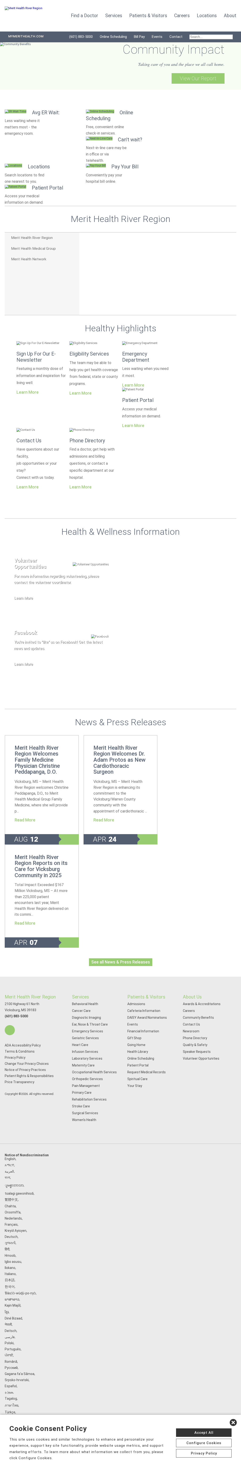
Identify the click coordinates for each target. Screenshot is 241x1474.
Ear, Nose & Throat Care (90, 1024)
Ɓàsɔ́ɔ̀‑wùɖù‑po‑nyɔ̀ (20, 1293)
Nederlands (13, 1218)
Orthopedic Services (87, 1079)
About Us (192, 997)
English (10, 1159)
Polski (9, 1343)
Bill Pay (139, 37)
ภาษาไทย (11, 1405)
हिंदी (7, 1249)
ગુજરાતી (10, 1243)
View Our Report (198, 78)
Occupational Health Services (94, 1072)
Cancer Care (81, 1011)
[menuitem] (211, 37)
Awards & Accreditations (202, 1004)
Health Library (137, 1052)
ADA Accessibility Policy (23, 1045)
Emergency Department (135, 357)
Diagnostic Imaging (86, 1017)
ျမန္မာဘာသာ (14, 1185)
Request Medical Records (146, 1072)
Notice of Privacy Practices (25, 1070)
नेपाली (8, 1324)
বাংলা (7, 1177)
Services (80, 997)
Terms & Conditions (20, 1051)
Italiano (10, 1274)
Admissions (136, 1004)
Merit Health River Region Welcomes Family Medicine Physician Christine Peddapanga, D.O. (37, 760)
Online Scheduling (113, 37)
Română (11, 1361)
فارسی (10, 1337)
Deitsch (10, 1331)
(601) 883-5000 (81, 37)
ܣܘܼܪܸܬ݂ (9, 1392)
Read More (25, 820)
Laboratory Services (87, 1058)
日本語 (10, 1280)
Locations (207, 15)
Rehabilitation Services (89, 1099)
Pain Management (86, 1086)
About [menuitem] (230, 15)
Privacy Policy (15, 1057)
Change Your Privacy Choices (27, 1064)
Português (13, 1349)
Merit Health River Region (30, 997)
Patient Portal (138, 400)
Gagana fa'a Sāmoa (19, 1374)
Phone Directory (87, 441)
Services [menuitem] (113, 15)
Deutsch (11, 1237)
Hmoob (10, 1255)
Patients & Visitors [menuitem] (148, 15)
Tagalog (11, 1398)
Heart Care (80, 1045)
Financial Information (143, 1031)
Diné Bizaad (13, 1318)
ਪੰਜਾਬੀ (9, 1355)
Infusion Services (85, 1052)
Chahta (10, 1206)
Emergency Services (87, 1031)
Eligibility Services (89, 354)
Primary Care (82, 1092)
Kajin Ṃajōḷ (12, 1305)
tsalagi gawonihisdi (19, 1193)
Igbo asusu (13, 1262)
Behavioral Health (85, 1004)
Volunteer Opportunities (201, 1058)
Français (11, 1224)
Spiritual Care (137, 1079)
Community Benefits (198, 1017)
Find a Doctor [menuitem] (84, 15)
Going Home (136, 1045)
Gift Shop (134, 1038)
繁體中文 (11, 1199)
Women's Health (84, 1120)
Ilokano (10, 1268)
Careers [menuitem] (182, 15)
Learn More (27, 392)
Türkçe (10, 1412)
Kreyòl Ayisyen (15, 1230)
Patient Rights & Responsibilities (29, 1076)
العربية (9, 1171)
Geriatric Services (85, 1038)
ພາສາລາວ (12, 1299)
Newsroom (191, 1031)
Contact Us (28, 441)
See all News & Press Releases (120, 962)
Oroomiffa (12, 1212)
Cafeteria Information (143, 1011)
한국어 (10, 1286)
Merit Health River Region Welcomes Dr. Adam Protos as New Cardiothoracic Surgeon (119, 760)
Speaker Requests (197, 1052)
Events (157, 37)
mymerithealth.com (26, 36)
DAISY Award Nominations (147, 1017)
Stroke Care (81, 1106)
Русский (11, 1368)
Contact (175, 37)
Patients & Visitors (146, 997)
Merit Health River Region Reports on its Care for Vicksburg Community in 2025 (41, 866)
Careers (189, 1011)
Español (11, 1386)
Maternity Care (83, 1065)
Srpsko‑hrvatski (17, 1380)
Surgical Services (85, 1113)
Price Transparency (19, 1082)
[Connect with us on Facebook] (10, 1030)
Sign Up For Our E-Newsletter (36, 357)
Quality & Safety (195, 1045)
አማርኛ (9, 1165)
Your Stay (134, 1086)
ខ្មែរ (7, 1312)
